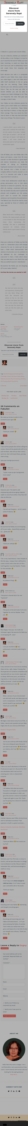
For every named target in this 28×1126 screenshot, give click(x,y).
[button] (5, 1125)
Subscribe (20, 23)
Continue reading (14, 28)
